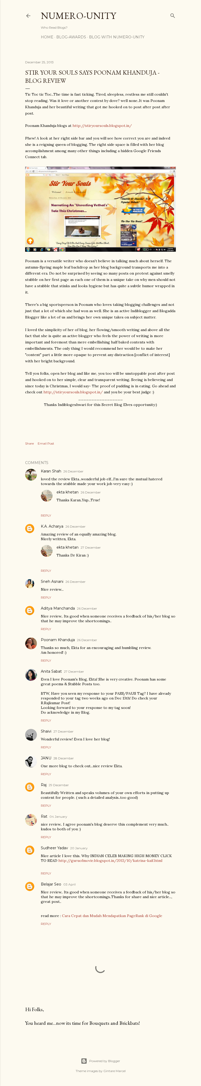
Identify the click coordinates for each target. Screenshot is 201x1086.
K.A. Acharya (52, 526)
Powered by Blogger (104, 1061)
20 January (79, 848)
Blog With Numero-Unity (116, 37)
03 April (69, 884)
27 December (91, 547)
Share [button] (29, 443)
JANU (46, 758)
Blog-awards (71, 37)
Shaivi (46, 731)
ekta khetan (68, 492)
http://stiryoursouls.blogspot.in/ (102, 125)
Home (47, 37)
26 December (73, 471)
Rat (44, 816)
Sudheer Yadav (54, 848)
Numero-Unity (78, 15)
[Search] (173, 14)
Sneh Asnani (52, 581)
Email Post (46, 443)
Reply (46, 515)
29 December (59, 785)
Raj (44, 785)
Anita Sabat (51, 671)
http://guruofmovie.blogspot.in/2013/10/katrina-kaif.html (110, 860)
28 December (63, 758)
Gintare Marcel (114, 1071)
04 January (58, 817)
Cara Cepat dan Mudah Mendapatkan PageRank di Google (112, 915)
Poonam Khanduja (58, 639)
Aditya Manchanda (58, 608)
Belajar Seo (51, 884)
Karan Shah (51, 471)
